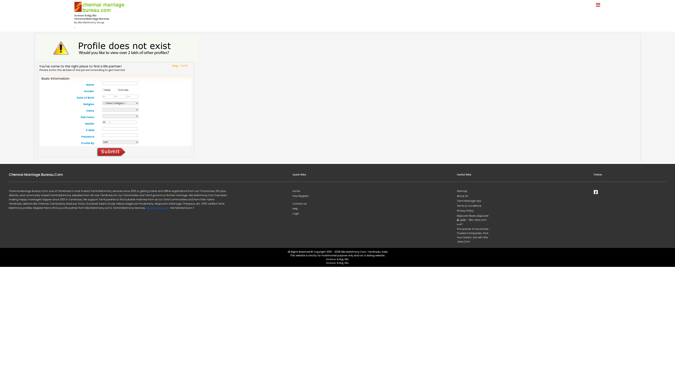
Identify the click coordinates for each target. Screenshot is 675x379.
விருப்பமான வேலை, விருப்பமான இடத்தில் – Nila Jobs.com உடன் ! (473, 220)
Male (108, 90)
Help (295, 208)
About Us (462, 196)
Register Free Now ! (157, 208)
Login (295, 213)
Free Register (300, 196)
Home (296, 191)
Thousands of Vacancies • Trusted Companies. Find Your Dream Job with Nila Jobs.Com (473, 235)
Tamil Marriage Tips (469, 201)
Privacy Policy (465, 210)
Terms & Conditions (469, 206)
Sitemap (462, 191)
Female (123, 90)
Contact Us (299, 203)
